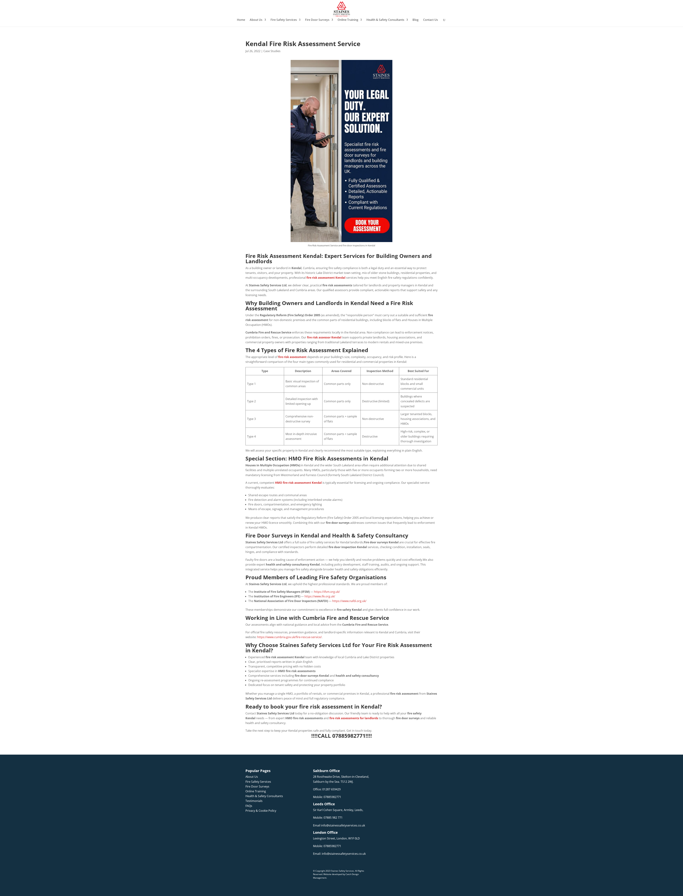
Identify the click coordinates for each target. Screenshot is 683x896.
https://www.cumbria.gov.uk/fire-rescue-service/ (289, 637)
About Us (256, 20)
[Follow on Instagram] (255, 821)
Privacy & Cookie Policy (260, 811)
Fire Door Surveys (317, 20)
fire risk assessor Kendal (324, 337)
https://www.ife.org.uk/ (320, 596)
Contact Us (430, 20)
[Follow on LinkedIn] (262, 821)
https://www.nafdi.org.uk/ (349, 601)
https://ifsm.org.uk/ (327, 592)
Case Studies (271, 51)
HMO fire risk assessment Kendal (298, 483)
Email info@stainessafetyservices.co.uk (339, 825)
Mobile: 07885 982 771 (328, 818)
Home (241, 20)
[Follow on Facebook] (248, 821)
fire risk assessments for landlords (353, 718)
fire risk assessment (292, 357)
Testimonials (254, 801)
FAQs (248, 806)
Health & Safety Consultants (385, 20)
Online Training (348, 20)
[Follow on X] (269, 821)
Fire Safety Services (284, 20)
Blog (415, 20)
